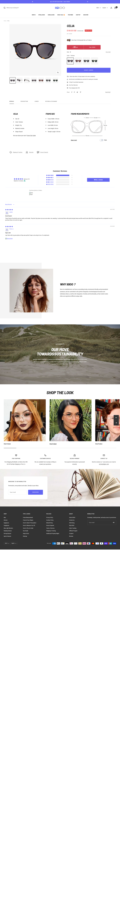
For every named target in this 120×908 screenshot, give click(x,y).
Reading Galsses (8, 530)
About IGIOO (72, 517)
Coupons (71, 533)
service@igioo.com (104, 464)
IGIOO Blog (71, 523)
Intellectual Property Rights (52, 533)
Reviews (71, 536)
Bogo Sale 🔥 (61, 15)
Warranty (31, 152)
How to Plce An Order (28, 528)
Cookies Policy (49, 520)
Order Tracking (72, 528)
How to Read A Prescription (29, 523)
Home (5, 20)
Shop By (78, 15)
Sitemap (25, 536)
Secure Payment (44, 152)
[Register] (113, 522)
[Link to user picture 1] (9, 242)
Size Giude (25, 530)
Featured (70, 15)
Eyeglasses (41, 15)
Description (24, 101)
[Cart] (115, 8)
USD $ (97, 7)
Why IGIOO (71, 525)
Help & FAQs (26, 533)
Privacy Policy (49, 517)
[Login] (111, 8)
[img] (9, 209)
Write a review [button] (98, 180)
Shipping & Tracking (17, 152)
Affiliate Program (73, 530)
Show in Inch (74, 140)
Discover (85, 15)
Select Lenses (88, 70)
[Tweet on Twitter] (77, 92)
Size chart (108, 52)
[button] (50, 175)
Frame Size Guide (31, 135)
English (104, 7)
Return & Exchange (51, 101)
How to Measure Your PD (29, 525)
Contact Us (71, 520)
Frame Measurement (28, 517)
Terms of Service (50, 528)
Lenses (37, 101)
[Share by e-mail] (80, 92)
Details (11, 101)
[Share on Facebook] (71, 92)
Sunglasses (51, 15)
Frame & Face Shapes (28, 520)
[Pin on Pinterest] (74, 92)
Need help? (108, 92)
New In (33, 15)
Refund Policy (49, 523)
